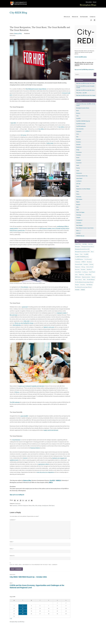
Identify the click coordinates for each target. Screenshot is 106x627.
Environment (79, 152)
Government (78, 162)
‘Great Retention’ (16, 439)
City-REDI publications (81, 126)
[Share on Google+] (23, 500)
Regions (78, 201)
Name (12, 541)
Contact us (92, 16)
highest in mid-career (49, 327)
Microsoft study (13, 315)
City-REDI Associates (80, 123)
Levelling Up (78, 181)
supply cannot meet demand (51, 430)
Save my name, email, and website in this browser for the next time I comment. (34, 564)
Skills (77, 207)
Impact (77, 170)
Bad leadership (17, 325)
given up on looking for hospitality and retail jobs (31, 386)
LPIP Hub (78, 183)
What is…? (78, 230)
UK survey (23, 135)
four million (61, 127)
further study (50, 143)
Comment (13, 519)
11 (22, 608)
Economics (78, 141)
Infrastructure (79, 173)
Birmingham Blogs (88, 4)
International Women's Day (81, 175)
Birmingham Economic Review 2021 (82, 249)
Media (77, 186)
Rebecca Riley (18, 33)
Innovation (77, 269)
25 (22, 613)
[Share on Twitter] (17, 500)
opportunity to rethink (43, 464)
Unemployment (45, 505)
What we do (75, 16)
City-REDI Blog (18, 12)
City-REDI (52, 480)
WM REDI (78, 233)
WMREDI (58, 480)
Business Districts (35, 448)
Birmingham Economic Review (82, 108)
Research (78, 204)
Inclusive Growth (89, 266)
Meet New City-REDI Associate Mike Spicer (85, 90)
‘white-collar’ (26, 321)
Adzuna (17, 392)
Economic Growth (78, 264)
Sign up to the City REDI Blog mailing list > (84, 69)
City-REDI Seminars (79, 259)
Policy (77, 191)
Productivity (78, 196)
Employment (17, 503)
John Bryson (89, 269)
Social (77, 209)
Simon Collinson (78, 279)
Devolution (78, 139)
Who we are (67, 16)
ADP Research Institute (45, 228)
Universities (78, 222)
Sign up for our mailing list (17, 494)
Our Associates (84, 16)
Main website (89, 2)
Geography (78, 160)
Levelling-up (85, 272)
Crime (77, 134)
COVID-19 (20, 505)
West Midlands (79, 225)
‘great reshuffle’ (24, 416)
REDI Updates (79, 199)
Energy (77, 149)
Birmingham (77, 246)
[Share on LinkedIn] (20, 500)
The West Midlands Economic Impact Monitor (84, 282)
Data (77, 136)
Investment (83, 269)
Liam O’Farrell (92, 272)
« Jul (11, 618)
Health (77, 165)
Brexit (77, 110)
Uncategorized (79, 220)
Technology (78, 214)
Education (78, 144)
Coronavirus (14, 505)
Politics (77, 194)
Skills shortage (38, 505)
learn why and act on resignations (45, 472)
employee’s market (61, 313)
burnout (25, 458)
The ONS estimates (15, 402)
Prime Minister (24, 287)
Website (12, 555)
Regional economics (86, 277)
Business (78, 113)
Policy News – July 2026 (81, 92)
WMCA (51, 482)
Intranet (94, 2)
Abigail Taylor (78, 244)
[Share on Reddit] (26, 500)
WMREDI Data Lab (80, 235)
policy (76, 274)
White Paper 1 (52, 505)
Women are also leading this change (24, 323)
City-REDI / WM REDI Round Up (83, 121)
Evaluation (78, 154)
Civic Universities (80, 128)
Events (77, 157)
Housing (78, 168)
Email (12, 548)
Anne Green (90, 244)
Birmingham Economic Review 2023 (82, 251)
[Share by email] (31, 500)
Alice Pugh (84, 244)
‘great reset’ (25, 306)
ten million (41, 129)
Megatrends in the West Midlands (83, 188)
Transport (78, 217)
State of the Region (80, 212)
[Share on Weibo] (29, 500)
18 (22, 611)
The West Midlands (91, 279)
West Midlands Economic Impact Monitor (36, 89)
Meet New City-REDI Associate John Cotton (85, 83)
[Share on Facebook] (15, 500)
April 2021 (13, 123)
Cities (77, 115)
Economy (91, 264)
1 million (27, 131)
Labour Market (79, 178)
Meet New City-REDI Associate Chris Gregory (85, 95)
